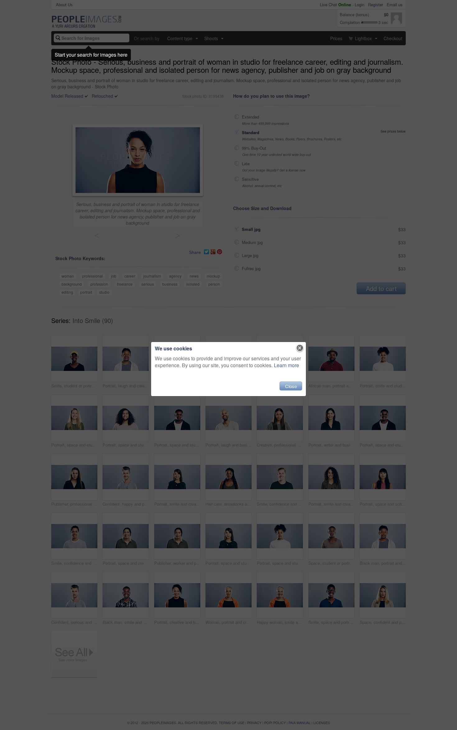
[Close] (299, 348)
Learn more (286, 365)
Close (291, 386)
